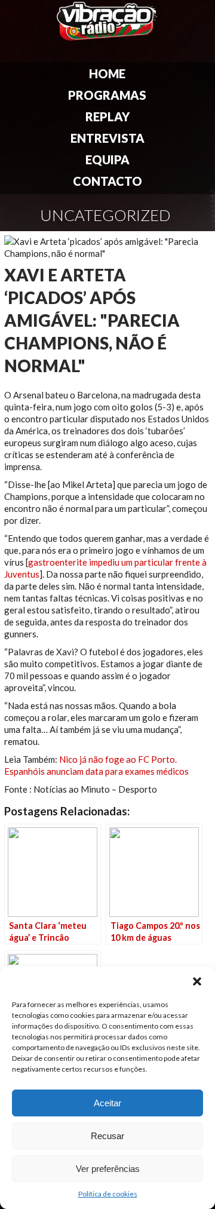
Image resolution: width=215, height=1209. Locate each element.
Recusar (107, 1136)
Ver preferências (108, 1169)
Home (107, 73)
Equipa (107, 159)
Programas (107, 95)
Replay (107, 116)
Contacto (107, 181)
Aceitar (107, 1103)
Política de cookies (107, 1193)
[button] (197, 981)
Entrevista (107, 138)
